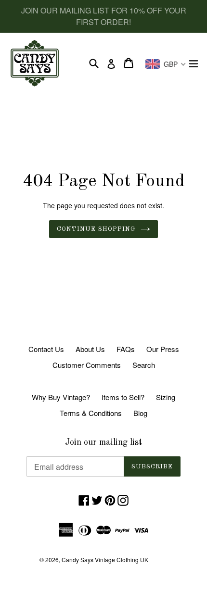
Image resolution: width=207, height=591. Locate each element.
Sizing (165, 397)
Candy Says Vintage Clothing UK (105, 559)
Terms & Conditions (91, 413)
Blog (140, 413)
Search (143, 365)
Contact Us (46, 349)
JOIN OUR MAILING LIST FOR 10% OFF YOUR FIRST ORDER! (103, 16)
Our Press (162, 349)
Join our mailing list (103, 442)
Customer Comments (86, 365)
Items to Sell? (123, 397)
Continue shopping (96, 229)
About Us (90, 349)
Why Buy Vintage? (61, 397)
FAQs (125, 349)
